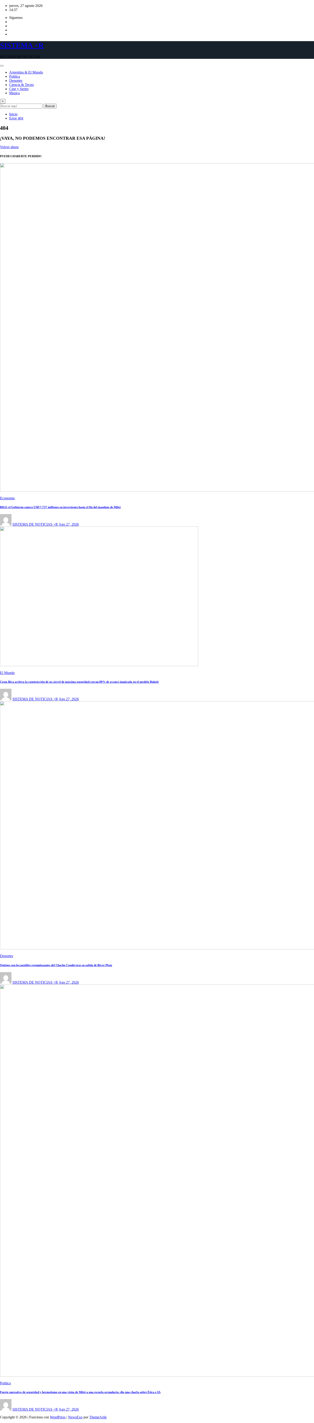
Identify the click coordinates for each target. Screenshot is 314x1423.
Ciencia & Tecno (21, 85)
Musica (14, 93)
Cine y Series (19, 89)
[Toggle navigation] (2, 65)
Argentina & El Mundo (26, 72)
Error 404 (16, 118)
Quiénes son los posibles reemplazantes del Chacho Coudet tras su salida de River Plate (56, 965)
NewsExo (75, 1417)
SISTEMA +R (22, 45)
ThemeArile (98, 1417)
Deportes (15, 81)
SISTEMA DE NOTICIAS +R (35, 524)
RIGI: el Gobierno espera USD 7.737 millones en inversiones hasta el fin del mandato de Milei (60, 507)
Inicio (13, 114)
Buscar (50, 106)
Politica (14, 76)
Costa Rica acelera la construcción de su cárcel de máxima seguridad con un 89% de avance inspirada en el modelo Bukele (79, 681)
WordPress (58, 1417)
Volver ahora (9, 147)
